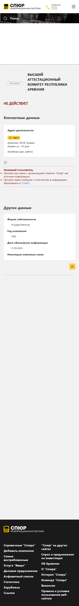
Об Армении (50, 563)
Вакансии (48, 585)
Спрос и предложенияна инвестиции (57, 556)
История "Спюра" (54, 574)
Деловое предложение (20, 571)
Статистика (11, 582)
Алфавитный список (18, 576)
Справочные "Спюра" (19, 545)
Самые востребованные (16, 558)
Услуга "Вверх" (15, 565)
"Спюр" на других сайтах (54, 547)
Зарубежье (12, 587)
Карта (15, 138)
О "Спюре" (49, 569)
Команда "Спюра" (54, 580)
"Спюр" (25, 183)
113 (54, 8)
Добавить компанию (19, 551)
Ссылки (9, 593)
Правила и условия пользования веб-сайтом (55, 594)
